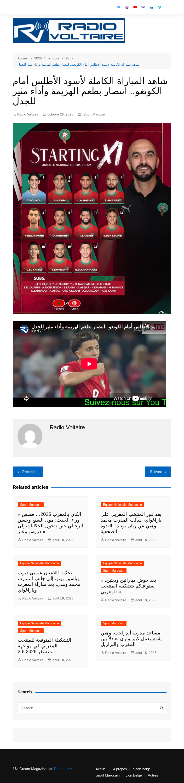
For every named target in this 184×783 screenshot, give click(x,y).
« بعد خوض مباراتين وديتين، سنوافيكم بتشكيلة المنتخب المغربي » (128, 585)
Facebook (110, 8)
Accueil (101, 769)
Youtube (135, 7)
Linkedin (151, 7)
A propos (120, 769)
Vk (143, 7)
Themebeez (62, 769)
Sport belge (142, 769)
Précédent (30, 472)
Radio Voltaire (27, 114)
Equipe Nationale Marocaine (122, 505)
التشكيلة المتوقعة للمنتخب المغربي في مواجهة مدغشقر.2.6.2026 (44, 645)
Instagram (127, 7)
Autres (153, 775)
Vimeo (159, 7)
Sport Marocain (95, 114)
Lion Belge (134, 775)
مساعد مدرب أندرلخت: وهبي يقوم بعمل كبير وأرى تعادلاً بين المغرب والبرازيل (131, 638)
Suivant (156, 472)
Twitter (118, 7)
